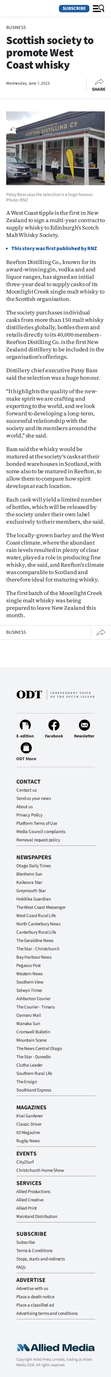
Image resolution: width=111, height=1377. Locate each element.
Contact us (26, 790)
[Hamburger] (98, 9)
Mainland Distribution (36, 1216)
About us (24, 807)
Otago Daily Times (33, 866)
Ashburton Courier (33, 999)
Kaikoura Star (29, 882)
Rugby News (28, 1141)
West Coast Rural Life (36, 915)
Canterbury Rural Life (36, 932)
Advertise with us (32, 1288)
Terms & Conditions (34, 1250)
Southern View (29, 982)
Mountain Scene (31, 1040)
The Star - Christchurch (38, 949)
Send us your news (33, 798)
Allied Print (26, 1208)
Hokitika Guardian (33, 899)
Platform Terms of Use (36, 823)
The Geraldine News (34, 940)
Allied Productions (33, 1191)
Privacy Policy (29, 815)
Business (16, 27)
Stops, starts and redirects (40, 1259)
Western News (29, 974)
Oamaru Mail (28, 1015)
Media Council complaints (40, 831)
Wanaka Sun (28, 1023)
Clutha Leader (29, 1065)
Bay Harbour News (33, 957)
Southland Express (33, 1090)
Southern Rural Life (34, 1073)
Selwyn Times (29, 990)
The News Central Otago (39, 1048)
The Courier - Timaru (35, 1007)
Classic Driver (29, 1124)
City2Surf (25, 1162)
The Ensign (26, 1082)
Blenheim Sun (29, 874)
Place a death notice (35, 1297)
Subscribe (74, 8)
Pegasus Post (28, 965)
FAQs (20, 1267)
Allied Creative (29, 1200)
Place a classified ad (35, 1305)
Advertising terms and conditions (47, 1313)
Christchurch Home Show (40, 1170)
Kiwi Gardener (29, 1116)
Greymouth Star (31, 891)
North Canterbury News (38, 924)
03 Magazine (27, 1132)
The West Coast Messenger (40, 907)
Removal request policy (38, 840)
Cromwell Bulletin (33, 1032)
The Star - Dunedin (33, 1057)
